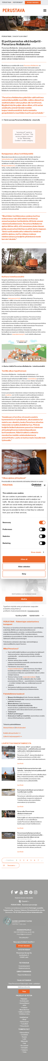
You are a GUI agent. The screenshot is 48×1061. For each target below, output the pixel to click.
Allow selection (24, 567)
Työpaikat (24, 1024)
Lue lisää (20, 763)
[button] (24, 901)
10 (4, 865)
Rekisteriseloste (24, 968)
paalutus (9, 395)
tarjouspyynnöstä (14, 298)
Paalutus (24, 1007)
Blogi (24, 1019)
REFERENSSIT (18, 2)
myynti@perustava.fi (24, 934)
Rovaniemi (24, 1045)
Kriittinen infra (24, 1014)
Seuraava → (12, 865)
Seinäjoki (24, 1048)
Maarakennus (24, 1009)
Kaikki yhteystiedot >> (12, 733)
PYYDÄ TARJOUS (33, 2)
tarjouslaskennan (8, 159)
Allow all (24, 559)
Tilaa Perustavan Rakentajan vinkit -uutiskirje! (24, 983)
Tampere (24, 1050)
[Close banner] (44, 485)
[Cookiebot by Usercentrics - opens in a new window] (31, 485)
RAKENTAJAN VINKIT (20, 36)
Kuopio (24, 1037)
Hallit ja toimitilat (24, 1012)
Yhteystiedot (24, 1026)
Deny (24, 574)
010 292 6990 (19, 932)
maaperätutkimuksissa (15, 669)
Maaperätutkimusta (8, 166)
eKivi (24, 1005)
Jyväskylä (24, 1035)
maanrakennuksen (29, 677)
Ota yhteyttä (23, 937)
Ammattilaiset (9, 728)
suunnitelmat (32, 379)
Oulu (24, 1043)
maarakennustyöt (18, 334)
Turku (24, 1052)
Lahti (24, 1039)
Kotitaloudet (21, 728)
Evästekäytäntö (24, 966)
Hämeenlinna (24, 1032)
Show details (36, 552)
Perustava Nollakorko (31, 65)
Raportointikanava (24, 975)
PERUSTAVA (6, 2)
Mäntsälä (24, 1041)
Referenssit (24, 1022)
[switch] (42, 529)
